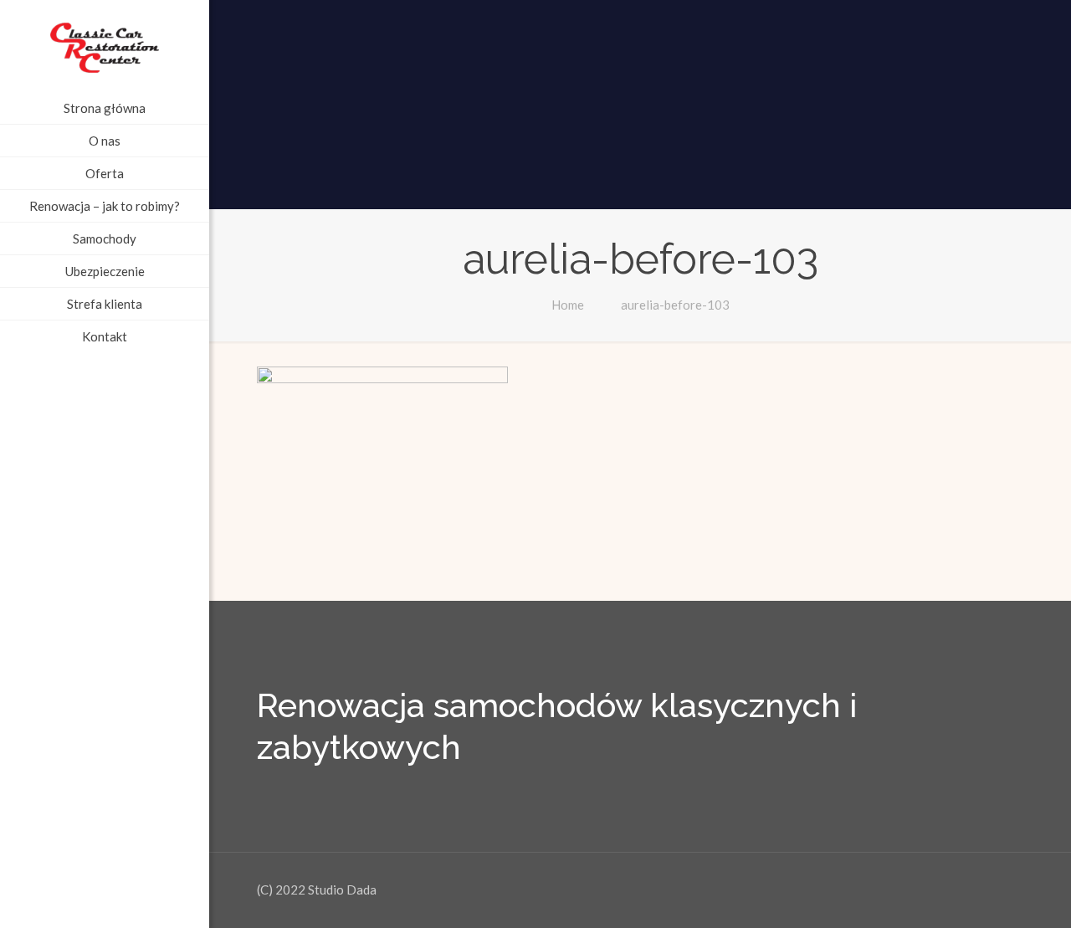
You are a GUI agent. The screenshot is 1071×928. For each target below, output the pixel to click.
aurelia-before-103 (675, 304)
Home (567, 304)
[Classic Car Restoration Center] (104, 46)
